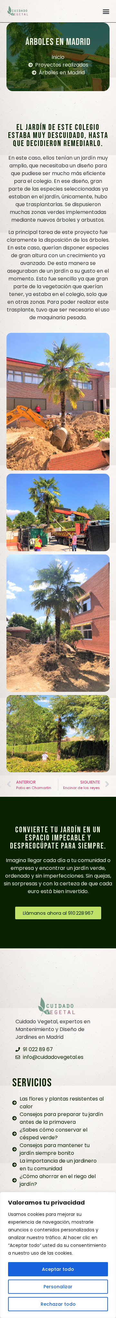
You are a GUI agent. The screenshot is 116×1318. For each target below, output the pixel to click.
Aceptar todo (58, 1269)
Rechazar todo (58, 1304)
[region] (58, 1255)
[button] (106, 11)
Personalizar (58, 1286)
